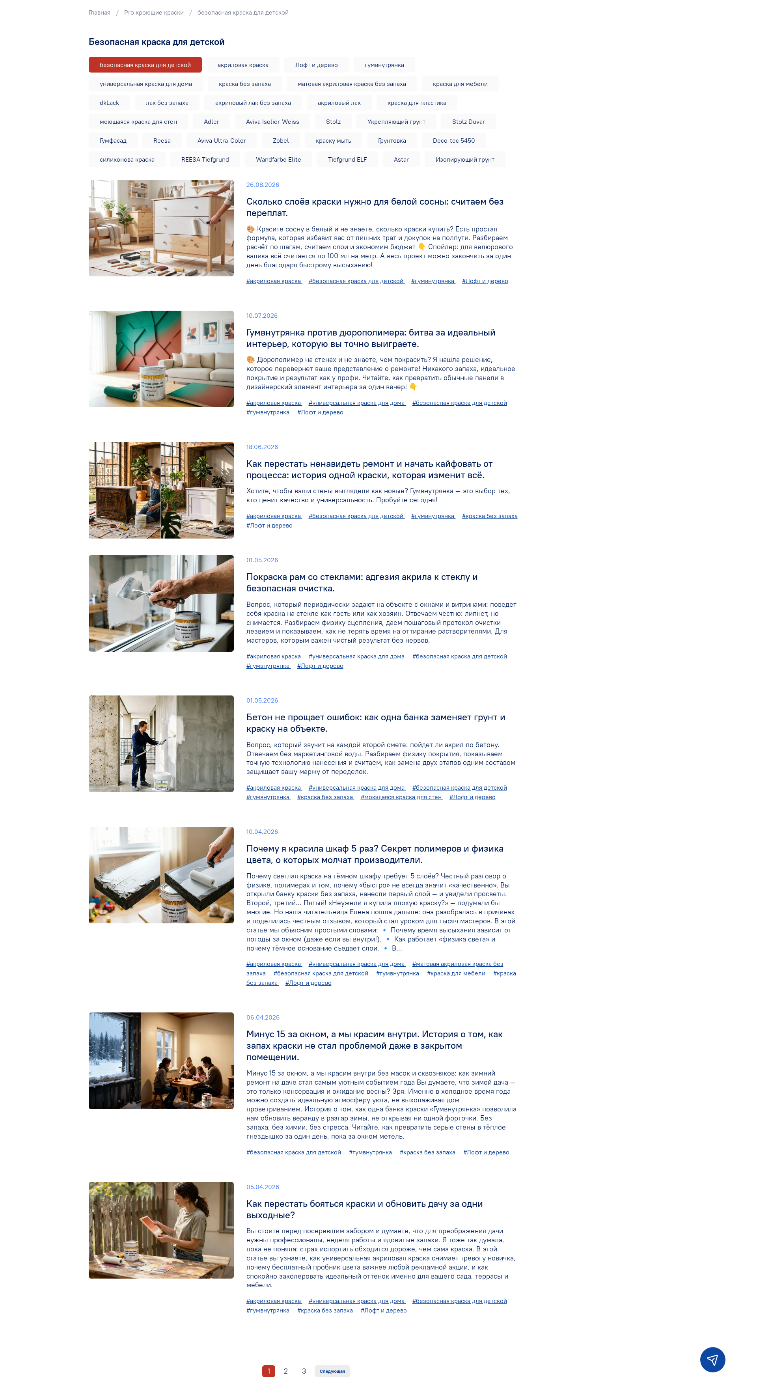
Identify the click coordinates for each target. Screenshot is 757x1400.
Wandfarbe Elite (278, 159)
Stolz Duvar (468, 121)
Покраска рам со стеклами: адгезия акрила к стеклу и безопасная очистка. (362, 582)
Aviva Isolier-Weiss (272, 121)
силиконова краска (127, 159)
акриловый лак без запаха (253, 102)
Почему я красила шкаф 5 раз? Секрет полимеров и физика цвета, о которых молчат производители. (374, 853)
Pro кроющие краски (154, 12)
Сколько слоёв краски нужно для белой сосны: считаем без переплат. (375, 206)
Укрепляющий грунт (396, 121)
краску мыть (333, 140)
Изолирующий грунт (465, 159)
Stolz (333, 121)
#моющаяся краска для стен (402, 797)
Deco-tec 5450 (454, 140)
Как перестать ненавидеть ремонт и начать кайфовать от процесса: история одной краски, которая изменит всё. (369, 469)
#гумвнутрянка (433, 281)
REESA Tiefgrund (205, 159)
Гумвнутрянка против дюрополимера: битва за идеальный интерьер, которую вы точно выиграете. (371, 337)
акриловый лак (339, 102)
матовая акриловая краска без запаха (352, 84)
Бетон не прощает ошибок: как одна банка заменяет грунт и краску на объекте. (375, 722)
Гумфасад (113, 140)
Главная (99, 12)
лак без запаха (167, 102)
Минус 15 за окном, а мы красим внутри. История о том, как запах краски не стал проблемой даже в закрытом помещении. (374, 1045)
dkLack (109, 102)
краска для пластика (417, 102)
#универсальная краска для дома (357, 402)
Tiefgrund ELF (347, 159)
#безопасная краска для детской (357, 281)
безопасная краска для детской (145, 65)
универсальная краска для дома (146, 84)
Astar (401, 159)
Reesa (162, 140)
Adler (211, 121)
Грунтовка (392, 140)
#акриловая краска (274, 281)
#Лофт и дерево (485, 281)
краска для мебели (460, 84)
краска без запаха (245, 84)
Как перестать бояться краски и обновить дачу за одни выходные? (364, 1209)
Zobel (281, 140)
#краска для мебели (457, 973)
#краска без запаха (490, 516)
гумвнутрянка (384, 65)
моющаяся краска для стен (138, 121)
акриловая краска (243, 65)
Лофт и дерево (316, 65)
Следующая (332, 1371)
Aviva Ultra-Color (222, 140)
